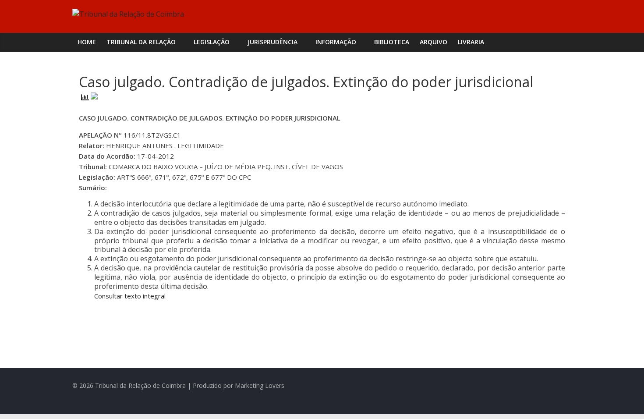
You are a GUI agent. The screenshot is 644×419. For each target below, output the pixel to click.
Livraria (471, 42)
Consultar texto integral (130, 295)
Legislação (212, 42)
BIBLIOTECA (391, 42)
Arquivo (433, 42)
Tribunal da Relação (141, 42)
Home (87, 42)
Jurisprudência (272, 42)
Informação (335, 42)
